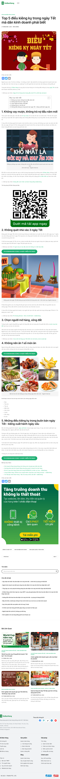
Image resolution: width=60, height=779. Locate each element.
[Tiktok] (47, 720)
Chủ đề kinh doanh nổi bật (9, 650)
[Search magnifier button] (56, 571)
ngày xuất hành (22, 428)
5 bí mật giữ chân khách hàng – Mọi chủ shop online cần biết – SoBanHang (23, 474)
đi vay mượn (25, 115)
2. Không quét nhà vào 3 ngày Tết (19, 101)
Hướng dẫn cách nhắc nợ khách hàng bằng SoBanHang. (27, 182)
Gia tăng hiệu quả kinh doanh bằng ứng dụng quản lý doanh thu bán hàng (23, 468)
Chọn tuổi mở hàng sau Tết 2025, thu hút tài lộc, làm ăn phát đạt (29, 339)
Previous (6, 556)
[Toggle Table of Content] (48, 98)
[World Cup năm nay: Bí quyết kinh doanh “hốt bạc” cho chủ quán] (15, 640)
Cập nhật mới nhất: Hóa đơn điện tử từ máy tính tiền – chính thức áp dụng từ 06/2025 (24, 581)
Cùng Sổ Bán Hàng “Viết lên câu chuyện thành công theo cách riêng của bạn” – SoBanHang (28, 472)
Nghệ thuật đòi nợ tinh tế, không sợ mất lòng (14, 611)
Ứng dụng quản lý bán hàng (36, 549)
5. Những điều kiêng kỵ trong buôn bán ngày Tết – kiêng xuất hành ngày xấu (30, 107)
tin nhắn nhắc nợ (43, 176)
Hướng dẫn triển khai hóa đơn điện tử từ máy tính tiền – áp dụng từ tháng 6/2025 (23, 597)
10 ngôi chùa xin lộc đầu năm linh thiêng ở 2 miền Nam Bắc (28, 247)
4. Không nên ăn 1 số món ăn (17, 105)
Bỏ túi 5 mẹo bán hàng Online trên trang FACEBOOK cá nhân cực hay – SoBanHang (25, 470)
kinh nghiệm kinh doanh (20, 549)
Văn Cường (16, 26)
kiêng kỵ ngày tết (7, 549)
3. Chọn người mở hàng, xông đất (19, 103)
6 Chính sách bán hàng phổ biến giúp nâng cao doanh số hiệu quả (19, 608)
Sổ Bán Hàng (14, 87)
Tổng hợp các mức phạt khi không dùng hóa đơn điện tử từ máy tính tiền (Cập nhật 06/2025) (26, 588)
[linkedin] (51, 720)
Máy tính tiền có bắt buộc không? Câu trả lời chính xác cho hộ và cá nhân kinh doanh (24, 601)
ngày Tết (52, 87)
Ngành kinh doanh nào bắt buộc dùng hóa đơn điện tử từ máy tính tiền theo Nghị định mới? (26, 585)
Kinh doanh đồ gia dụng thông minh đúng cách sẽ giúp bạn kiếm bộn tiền (23, 466)
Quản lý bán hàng (50, 688)
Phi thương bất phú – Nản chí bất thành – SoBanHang (27, 315)
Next (55, 556)
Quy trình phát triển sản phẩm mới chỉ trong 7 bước (15, 604)
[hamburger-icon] (18, 3)
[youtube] (55, 720)
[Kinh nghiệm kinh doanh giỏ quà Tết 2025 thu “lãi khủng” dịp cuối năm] (15, 679)
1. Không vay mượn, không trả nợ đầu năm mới (22, 100)
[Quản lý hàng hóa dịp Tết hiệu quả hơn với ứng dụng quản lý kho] (44, 678)
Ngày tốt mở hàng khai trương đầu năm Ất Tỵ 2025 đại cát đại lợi (29, 93)
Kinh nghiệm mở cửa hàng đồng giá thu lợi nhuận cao (16, 614)
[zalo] (43, 720)
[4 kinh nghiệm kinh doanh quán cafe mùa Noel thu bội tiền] (44, 641)
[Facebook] (40, 720)
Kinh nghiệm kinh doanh (8, 14)
